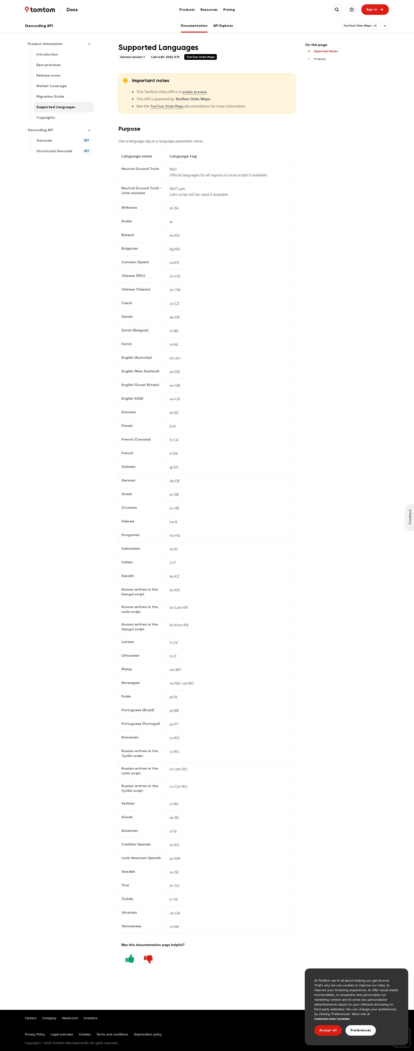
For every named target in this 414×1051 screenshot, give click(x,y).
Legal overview (62, 1034)
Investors (91, 1018)
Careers (31, 1018)
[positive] (129, 958)
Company (49, 1018)
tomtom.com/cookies (332, 1019)
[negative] (148, 958)
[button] (351, 9)
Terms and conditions (112, 1034)
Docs (72, 9)
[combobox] (362, 26)
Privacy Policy (35, 1034)
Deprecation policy (148, 1034)
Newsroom (70, 1018)
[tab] (187, 9)
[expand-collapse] (385, 26)
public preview (195, 92)
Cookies (85, 1034)
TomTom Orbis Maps (167, 106)
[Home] (40, 9)
